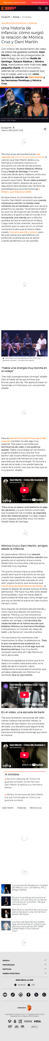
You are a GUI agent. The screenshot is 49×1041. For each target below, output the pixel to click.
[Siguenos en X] (36, 996)
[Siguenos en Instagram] (21, 996)
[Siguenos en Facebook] (28, 996)
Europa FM (5, 17)
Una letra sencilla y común (23, 232)
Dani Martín (36, 77)
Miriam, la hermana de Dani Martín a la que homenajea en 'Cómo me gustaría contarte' (24, 797)
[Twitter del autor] (14, 128)
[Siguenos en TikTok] (13, 996)
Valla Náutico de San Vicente (14, 3)
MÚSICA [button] (6, 960)
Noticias (16, 17)
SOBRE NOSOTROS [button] (11, 973)
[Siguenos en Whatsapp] (44, 996)
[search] (40, 8)
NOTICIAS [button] (7, 969)
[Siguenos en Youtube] (5, 996)
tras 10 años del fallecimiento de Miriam (22, 586)
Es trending (26, 17)
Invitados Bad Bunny (39, 3)
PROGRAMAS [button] (9, 965)
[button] (45, 129)
